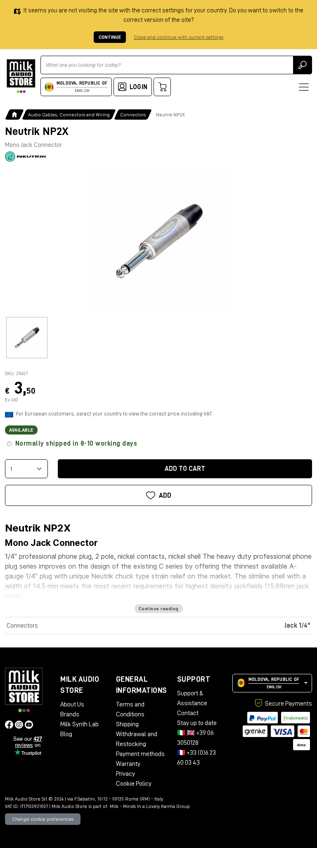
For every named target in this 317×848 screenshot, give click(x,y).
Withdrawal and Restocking (136, 739)
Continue (110, 37)
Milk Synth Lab (79, 724)
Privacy (125, 773)
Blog (66, 734)
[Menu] (304, 87)
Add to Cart (185, 468)
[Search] (302, 65)
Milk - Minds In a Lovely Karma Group (150, 806)
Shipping (127, 724)
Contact (188, 713)
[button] (272, 683)
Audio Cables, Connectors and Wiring (69, 114)
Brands (69, 714)
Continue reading (159, 608)
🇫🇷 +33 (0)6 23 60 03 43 (196, 757)
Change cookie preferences (42, 819)
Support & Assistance (192, 698)
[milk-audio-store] (21, 76)
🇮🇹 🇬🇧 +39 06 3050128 (195, 738)
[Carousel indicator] (26, 337)
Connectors (133, 114)
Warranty (128, 764)
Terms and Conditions (130, 709)
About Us (72, 704)
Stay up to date (197, 723)
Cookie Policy (133, 783)
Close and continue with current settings (178, 37)
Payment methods (140, 754)
